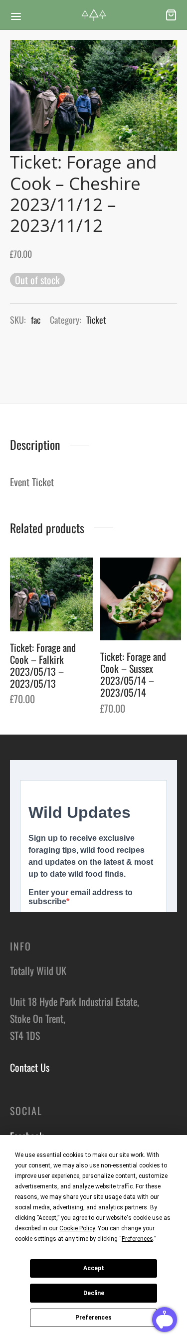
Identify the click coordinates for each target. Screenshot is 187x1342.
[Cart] (171, 15)
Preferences (93, 1317)
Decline (93, 1293)
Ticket (96, 319)
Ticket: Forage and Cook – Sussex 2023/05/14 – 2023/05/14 (133, 674)
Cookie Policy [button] (77, 1228)
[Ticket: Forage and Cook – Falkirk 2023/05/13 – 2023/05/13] (51, 594)
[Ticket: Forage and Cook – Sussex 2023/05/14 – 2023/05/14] (141, 599)
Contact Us (29, 1067)
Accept (93, 1268)
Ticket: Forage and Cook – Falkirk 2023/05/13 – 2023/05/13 (43, 665)
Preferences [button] (137, 1238)
